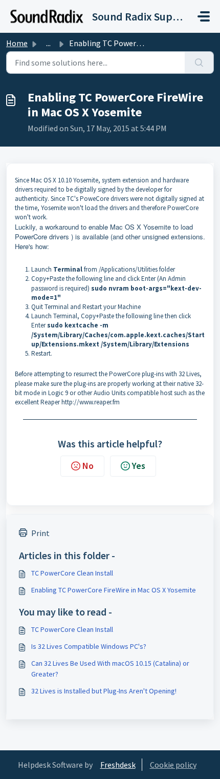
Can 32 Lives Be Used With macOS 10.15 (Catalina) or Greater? (110, 669)
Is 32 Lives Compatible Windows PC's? (88, 646)
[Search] (199, 62)
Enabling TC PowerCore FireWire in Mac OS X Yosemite (113, 589)
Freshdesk (118, 765)
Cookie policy (173, 765)
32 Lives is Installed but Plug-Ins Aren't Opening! (104, 690)
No (88, 465)
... (48, 43)
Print (40, 533)
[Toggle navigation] (203, 16)
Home (17, 43)
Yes (138, 465)
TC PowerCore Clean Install (72, 573)
